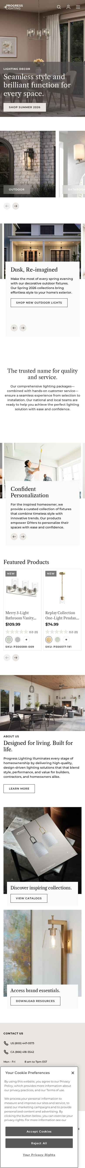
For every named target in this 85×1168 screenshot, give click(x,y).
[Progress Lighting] (13, 7)
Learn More (19, 788)
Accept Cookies (39, 1131)
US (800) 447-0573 (22, 1043)
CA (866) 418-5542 (22, 1052)
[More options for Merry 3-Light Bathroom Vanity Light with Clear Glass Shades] (26, 639)
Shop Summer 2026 (25, 107)
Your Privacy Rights (39, 1154)
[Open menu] (78, 6)
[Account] (68, 6)
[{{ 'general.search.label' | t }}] (58, 6)
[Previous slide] (6, 206)
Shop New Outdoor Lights (39, 302)
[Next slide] (15, 206)
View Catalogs (29, 898)
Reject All (39, 1143)
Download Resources (35, 1001)
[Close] (73, 1073)
